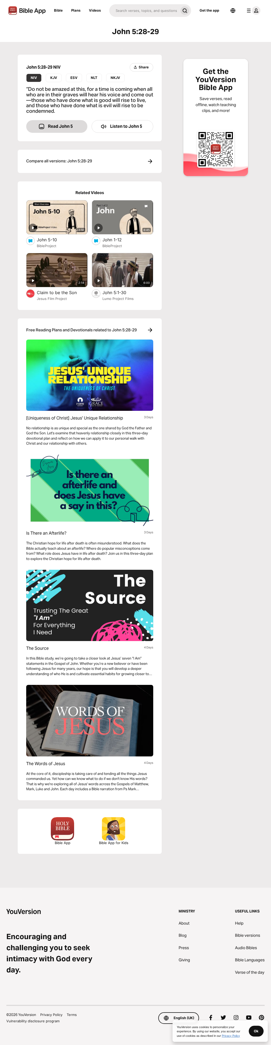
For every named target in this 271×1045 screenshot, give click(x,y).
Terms (72, 1015)
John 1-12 (117, 239)
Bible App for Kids (113, 843)
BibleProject (46, 246)
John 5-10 (52, 239)
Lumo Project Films (118, 298)
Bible (58, 10)
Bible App (62, 843)
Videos (95, 10)
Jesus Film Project (52, 298)
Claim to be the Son (62, 292)
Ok (256, 1031)
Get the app (209, 10)
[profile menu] (252, 10)
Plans (75, 10)
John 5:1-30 (119, 292)
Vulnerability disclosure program (33, 1021)
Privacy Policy (51, 1015)
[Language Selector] (233, 10)
